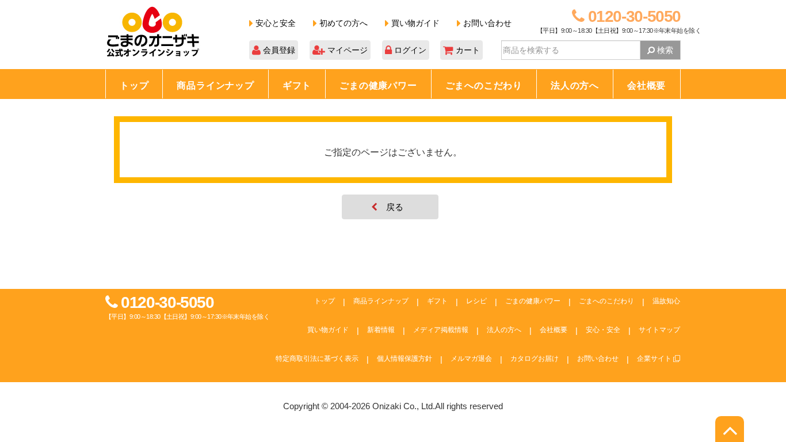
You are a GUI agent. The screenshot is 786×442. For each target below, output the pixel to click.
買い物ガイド (414, 23)
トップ (134, 85)
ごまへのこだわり (483, 85)
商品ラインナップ (215, 85)
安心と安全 (274, 23)
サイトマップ (659, 330)
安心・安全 (603, 330)
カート (466, 50)
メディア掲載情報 (440, 330)
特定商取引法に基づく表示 (317, 359)
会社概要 (646, 85)
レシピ (476, 301)
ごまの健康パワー (378, 85)
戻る (394, 207)
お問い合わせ (486, 23)
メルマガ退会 (471, 359)
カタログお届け (534, 359)
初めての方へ (342, 23)
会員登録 (278, 50)
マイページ (346, 50)
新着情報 (381, 330)
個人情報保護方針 (404, 359)
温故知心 (666, 301)
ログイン (409, 50)
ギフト (297, 85)
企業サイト (655, 359)
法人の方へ (575, 85)
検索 (664, 50)
